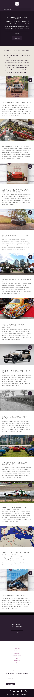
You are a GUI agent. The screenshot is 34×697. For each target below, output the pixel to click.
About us (17, 648)
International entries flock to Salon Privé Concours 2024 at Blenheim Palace (16, 372)
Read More (17, 38)
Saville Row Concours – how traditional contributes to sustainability (13, 326)
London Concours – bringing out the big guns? (16, 280)
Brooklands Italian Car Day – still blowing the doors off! (15, 508)
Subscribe (17, 660)
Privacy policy (17, 655)
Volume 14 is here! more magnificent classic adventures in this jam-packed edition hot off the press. (16, 191)
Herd (25, 694)
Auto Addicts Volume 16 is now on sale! (16, 103)
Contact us (17, 651)
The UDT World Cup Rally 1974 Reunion (16, 552)
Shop (17, 658)
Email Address (9, 678)
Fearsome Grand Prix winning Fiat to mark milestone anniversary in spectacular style (16, 418)
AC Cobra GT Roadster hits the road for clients (15, 236)
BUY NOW (17, 632)
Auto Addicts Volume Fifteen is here (17, 18)
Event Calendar (17, 663)
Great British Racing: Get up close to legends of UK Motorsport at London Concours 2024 (16, 463)
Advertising (17, 653)
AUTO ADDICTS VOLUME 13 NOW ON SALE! (16, 596)
